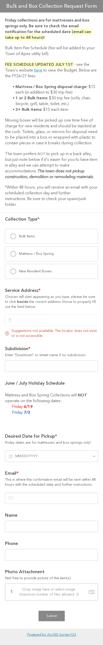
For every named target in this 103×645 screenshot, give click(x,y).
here (38, 70)
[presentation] (51, 236)
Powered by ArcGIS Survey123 (51, 635)
